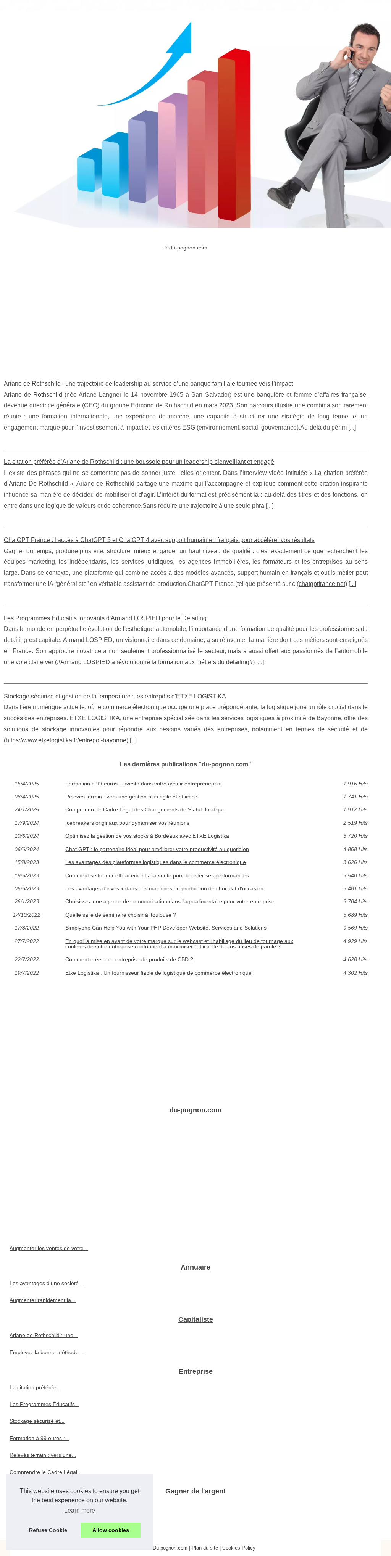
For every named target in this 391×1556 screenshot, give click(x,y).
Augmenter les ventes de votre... (49, 1248)
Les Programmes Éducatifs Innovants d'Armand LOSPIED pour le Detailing (105, 618)
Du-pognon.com (170, 1548)
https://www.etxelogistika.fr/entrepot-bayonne (66, 740)
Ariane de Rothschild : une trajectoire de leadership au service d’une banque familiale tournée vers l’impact (148, 383)
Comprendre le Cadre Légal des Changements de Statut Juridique (145, 809)
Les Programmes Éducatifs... (44, 1404)
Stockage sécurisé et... (37, 1421)
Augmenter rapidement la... (43, 1300)
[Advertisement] (186, 309)
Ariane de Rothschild (33, 394)
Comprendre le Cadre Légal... (46, 1472)
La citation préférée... (35, 1387)
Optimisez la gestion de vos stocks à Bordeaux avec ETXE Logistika (147, 835)
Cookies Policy (238, 1548)
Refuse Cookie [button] (48, 1530)
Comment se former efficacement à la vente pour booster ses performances (157, 875)
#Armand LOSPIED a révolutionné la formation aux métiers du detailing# (155, 662)
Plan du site (205, 1548)
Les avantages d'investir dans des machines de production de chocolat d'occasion (164, 888)
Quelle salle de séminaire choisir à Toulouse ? (120, 914)
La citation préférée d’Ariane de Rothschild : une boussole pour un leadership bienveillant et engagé (139, 462)
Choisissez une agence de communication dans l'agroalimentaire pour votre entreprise (170, 901)
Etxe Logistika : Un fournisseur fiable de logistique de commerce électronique (158, 972)
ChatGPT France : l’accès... (43, 1507)
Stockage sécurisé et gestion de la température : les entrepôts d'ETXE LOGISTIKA (115, 696)
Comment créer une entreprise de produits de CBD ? (129, 959)
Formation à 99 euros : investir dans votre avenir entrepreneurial (143, 783)
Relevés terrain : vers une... (43, 1455)
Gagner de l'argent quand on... (47, 1524)
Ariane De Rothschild (38, 483)
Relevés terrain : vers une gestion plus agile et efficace (131, 796)
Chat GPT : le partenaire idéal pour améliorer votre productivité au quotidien (157, 849)
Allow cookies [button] (110, 1530)
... (352, 427)
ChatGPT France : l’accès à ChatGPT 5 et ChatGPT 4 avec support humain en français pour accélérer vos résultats (159, 540)
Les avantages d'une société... (46, 1283)
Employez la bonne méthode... (46, 1352)
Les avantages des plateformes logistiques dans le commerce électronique (155, 862)
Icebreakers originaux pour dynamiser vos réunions (127, 822)
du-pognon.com (188, 248)
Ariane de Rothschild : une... (44, 1335)
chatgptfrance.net (322, 584)
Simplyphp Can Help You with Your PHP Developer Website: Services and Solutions (166, 927)
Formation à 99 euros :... (39, 1438)
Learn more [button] (79, 1510)
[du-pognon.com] (195, 114)
